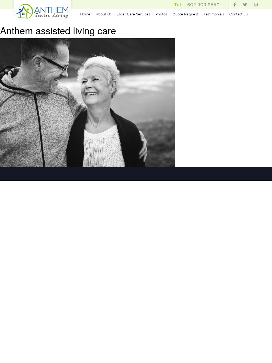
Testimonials (213, 14)
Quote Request (185, 14)
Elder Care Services (133, 14)
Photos (161, 14)
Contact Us (238, 14)
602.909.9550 (203, 4)
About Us (104, 14)
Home (85, 14)
